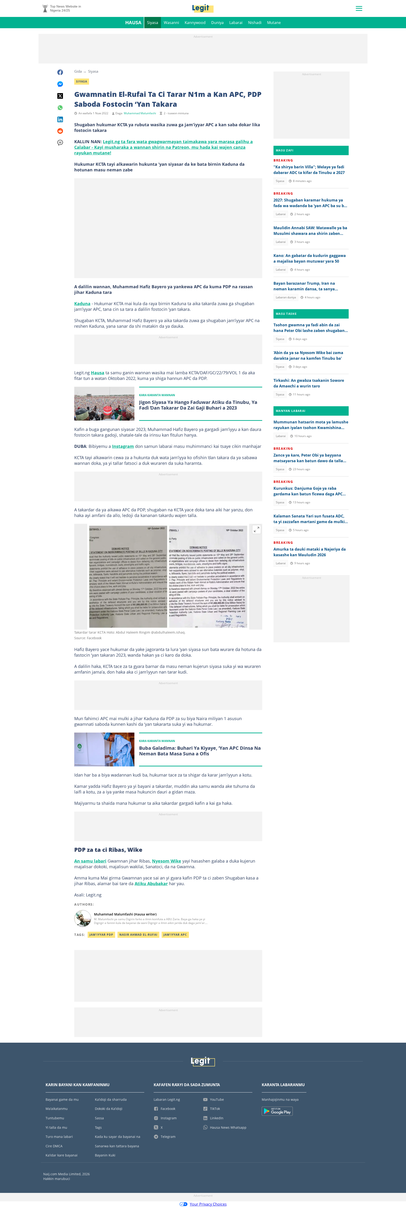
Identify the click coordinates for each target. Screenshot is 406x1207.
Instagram (123, 446)
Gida (78, 71)
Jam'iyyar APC (175, 935)
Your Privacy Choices (208, 1204)
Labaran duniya (286, 297)
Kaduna (82, 303)
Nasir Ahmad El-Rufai (138, 935)
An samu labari (90, 861)
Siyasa (152, 22)
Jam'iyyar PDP (101, 935)
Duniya (217, 22)
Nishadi (255, 22)
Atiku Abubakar (151, 883)
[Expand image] (256, 529)
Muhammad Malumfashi (140, 113)
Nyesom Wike (166, 861)
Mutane (274, 22)
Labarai (235, 22)
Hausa (133, 22)
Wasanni (171, 22)
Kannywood (195, 22)
